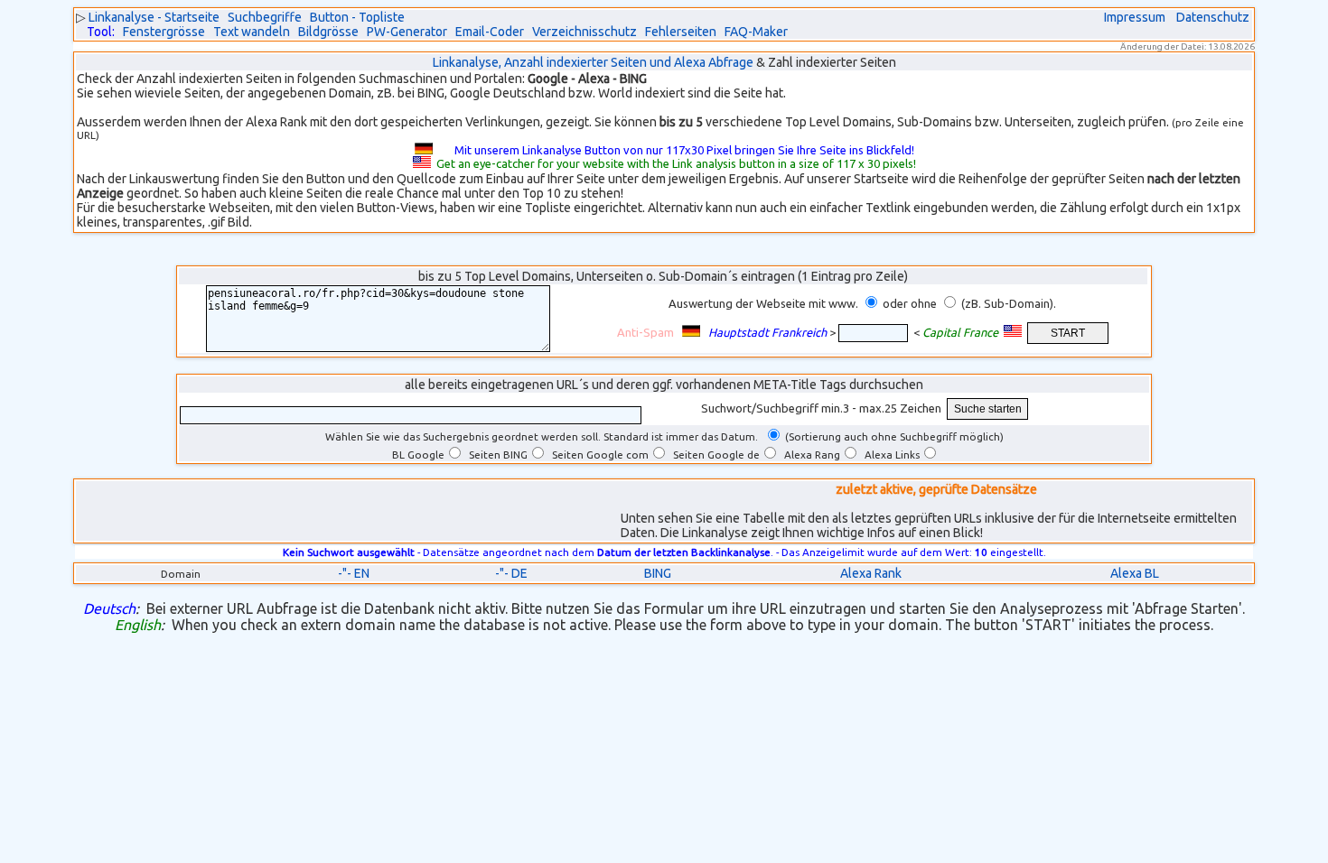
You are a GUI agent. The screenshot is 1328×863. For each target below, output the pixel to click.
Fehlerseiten (680, 31)
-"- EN (353, 573)
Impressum (1134, 17)
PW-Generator (407, 31)
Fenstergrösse (164, 31)
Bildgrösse (328, 31)
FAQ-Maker (756, 31)
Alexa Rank (871, 573)
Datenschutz (1212, 17)
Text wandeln (251, 31)
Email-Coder (489, 31)
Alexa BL (1134, 573)
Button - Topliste (357, 17)
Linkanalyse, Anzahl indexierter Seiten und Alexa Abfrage (593, 62)
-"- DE (511, 573)
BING (657, 573)
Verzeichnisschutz (584, 31)
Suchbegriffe (265, 17)
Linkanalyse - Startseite (154, 17)
